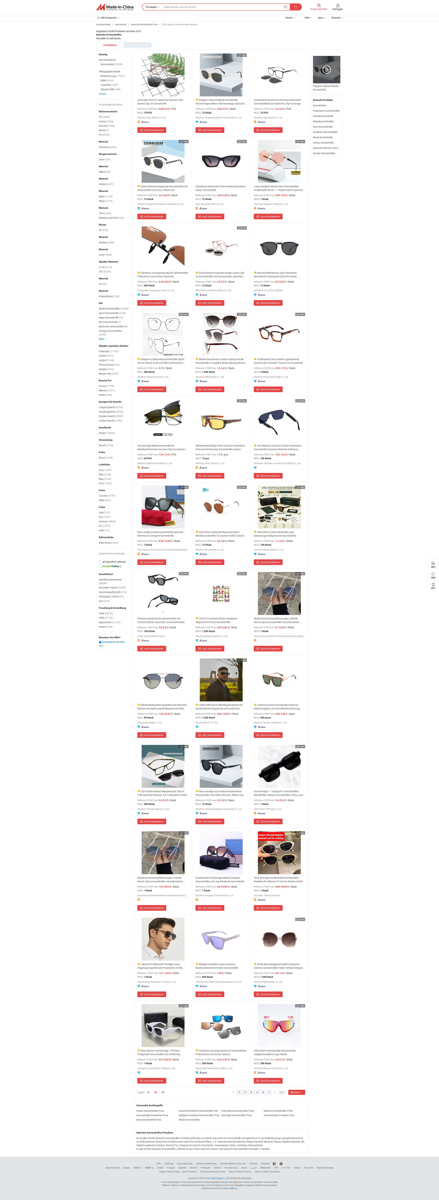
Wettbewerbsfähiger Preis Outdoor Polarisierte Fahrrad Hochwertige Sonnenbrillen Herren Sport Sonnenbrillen (220, 447)
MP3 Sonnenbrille (110, 322)
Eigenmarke (109, 622)
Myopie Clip (109, 373)
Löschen (107, 495)
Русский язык (231, 1167)
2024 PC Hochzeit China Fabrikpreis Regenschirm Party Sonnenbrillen (216, 620)
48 (163, 1092)
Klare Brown (108, 542)
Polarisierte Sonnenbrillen (326, 110)
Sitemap (253, 1163)
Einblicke (265, 1163)
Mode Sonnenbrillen (114, 308)
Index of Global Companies (267, 1171)
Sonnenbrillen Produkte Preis (279, 1115)
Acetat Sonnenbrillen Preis (150, 1110)
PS (103, 284)
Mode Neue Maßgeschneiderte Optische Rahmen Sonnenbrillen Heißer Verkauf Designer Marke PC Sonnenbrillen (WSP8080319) (279, 966)
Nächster (295, 1092)
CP (103, 230)
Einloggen (338, 9)
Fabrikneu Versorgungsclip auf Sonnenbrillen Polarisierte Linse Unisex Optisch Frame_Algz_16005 (220, 1052)
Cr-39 (105, 267)
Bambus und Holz (111, 217)
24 (148, 1092)
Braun (106, 457)
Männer (107, 390)
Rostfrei (107, 125)
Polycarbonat (109, 296)
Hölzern (106, 184)
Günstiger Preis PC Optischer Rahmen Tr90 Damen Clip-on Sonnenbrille (160, 101)
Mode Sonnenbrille (323, 137)
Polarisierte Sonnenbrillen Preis (237, 1110)
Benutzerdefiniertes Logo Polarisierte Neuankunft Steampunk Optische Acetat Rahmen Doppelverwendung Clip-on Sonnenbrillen (275, 274)
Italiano (217, 1167)
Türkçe (297, 1167)
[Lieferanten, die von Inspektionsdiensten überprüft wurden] (114, 561)
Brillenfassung (112, 76)
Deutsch (193, 1167)
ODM (106, 613)
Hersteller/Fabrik (112, 587)
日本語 (160, 1167)
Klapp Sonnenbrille (111, 317)
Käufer (289, 17)
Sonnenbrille (319, 105)
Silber (105, 500)
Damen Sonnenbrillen (324, 153)
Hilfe (307, 17)
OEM (106, 617)
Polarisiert (109, 351)
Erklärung (168, 1163)
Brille (106, 80)
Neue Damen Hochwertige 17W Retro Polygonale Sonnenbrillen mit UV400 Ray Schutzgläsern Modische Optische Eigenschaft (162, 1052)
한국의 (244, 1167)
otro (104, 601)
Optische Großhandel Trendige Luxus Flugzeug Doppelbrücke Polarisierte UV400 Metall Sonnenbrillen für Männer (159, 966)
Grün (105, 470)
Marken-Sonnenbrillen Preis (278, 1110)
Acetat (106, 121)
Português (205, 1167)
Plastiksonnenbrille (323, 116)
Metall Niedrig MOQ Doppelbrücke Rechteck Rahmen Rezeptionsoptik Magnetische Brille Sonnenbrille (162, 706)
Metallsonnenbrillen (323, 121)
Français (171, 1167)
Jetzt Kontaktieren (153, 130)
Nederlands (265, 1167)
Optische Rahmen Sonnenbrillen (330, 148)
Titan (105, 159)
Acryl (105, 254)
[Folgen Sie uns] (281, 1163)
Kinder (105, 394)
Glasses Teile (110, 89)
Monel (104, 130)
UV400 (106, 355)
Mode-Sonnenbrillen (189, 1119)
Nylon (106, 196)
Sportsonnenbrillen (323, 126)
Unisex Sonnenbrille (323, 142)
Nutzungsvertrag (185, 1163)
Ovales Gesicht (110, 420)
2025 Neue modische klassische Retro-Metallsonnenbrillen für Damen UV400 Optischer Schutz (220, 533)
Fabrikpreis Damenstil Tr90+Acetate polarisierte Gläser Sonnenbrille (220, 188)
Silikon (105, 171)
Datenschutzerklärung (206, 1163)
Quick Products (189, 1171)
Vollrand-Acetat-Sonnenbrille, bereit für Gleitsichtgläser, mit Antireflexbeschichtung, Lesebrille (277, 706)
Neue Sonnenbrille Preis (148, 1119)
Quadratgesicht (111, 411)
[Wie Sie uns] (274, 1163)
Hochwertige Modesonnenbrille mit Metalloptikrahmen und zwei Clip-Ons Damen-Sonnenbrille (161, 447)
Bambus (106, 242)
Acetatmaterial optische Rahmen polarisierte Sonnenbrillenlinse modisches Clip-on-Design (277, 101)
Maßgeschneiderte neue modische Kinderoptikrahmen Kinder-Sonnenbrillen (216, 966)
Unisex (107, 433)
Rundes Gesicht (111, 416)
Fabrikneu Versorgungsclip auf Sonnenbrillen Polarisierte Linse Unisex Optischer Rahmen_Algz (162, 274)
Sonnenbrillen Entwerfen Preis (152, 1115)
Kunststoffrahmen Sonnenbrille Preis (198, 1110)
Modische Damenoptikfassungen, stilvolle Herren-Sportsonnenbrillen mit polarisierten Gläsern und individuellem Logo (276, 620)
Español (182, 1167)
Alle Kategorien (109, 17)
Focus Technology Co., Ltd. (217, 1178)
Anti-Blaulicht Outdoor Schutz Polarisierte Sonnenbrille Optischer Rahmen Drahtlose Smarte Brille (277, 447)
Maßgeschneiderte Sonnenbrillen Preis (199, 1115)
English (126, 1167)
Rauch (106, 445)
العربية (254, 1167)
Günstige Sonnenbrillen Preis (236, 1115)
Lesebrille (109, 84)
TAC (105, 271)
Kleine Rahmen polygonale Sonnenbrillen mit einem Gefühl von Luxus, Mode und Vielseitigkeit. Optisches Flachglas (162, 188)
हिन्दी (276, 1167)
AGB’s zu (233, 1188)
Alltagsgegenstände (109, 71)
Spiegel (106, 369)
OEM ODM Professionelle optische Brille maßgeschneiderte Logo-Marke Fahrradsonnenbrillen (274, 1052)
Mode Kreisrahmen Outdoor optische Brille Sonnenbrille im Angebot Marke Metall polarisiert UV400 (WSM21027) (221, 361)
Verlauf (106, 360)
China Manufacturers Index (212, 1171)
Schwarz (107, 521)
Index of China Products (240, 1171)
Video (243, 55)
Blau (105, 474)
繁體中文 (149, 1167)
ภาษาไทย (286, 1167)
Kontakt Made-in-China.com (233, 1163)
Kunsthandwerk (107, 59)
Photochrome (109, 364)
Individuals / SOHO (111, 596)
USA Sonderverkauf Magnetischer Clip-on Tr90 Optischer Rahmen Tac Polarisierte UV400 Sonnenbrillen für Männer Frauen (162, 793)
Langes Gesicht (111, 407)
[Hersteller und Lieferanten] (114, 7)
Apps (320, 17)
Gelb (104, 512)
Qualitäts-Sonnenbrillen (325, 132)
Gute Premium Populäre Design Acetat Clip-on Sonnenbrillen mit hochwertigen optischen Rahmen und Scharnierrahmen (220, 274)
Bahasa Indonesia (325, 1167)
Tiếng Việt (308, 1167)
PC (104, 116)
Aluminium (107, 147)
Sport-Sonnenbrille (112, 313)
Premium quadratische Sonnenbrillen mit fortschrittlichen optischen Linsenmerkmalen (161, 620)
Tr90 (105, 213)
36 (155, 1092)
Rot (104, 517)
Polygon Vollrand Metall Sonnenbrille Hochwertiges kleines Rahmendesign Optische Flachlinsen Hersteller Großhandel (219, 101)
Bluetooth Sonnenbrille (113, 326)
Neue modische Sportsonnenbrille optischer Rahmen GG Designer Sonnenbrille (160, 533)
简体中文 (137, 1167)
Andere (102, 93)
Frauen (106, 386)
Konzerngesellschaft (113, 592)
